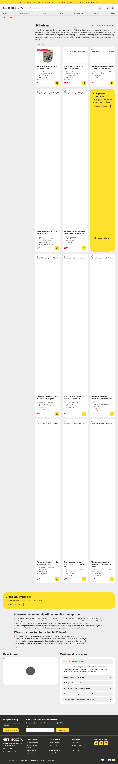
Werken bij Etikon (77, 745)
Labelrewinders (30, 753)
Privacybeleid (24, 760)
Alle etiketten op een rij (33, 743)
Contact (112, 13)
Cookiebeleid (51, 760)
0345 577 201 (7, 749)
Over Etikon (96, 13)
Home (5, 17)
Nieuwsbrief (75, 750)
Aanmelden (62, 730)
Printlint (44, 13)
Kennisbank (52, 753)
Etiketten (5, 13)
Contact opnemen (54, 743)
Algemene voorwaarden (37, 760)
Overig (61, 13)
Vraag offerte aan (100, 106)
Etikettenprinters (25, 13)
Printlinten (29, 748)
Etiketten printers (31, 745)
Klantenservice (78, 13)
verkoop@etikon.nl (9, 751)
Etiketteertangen (31, 750)
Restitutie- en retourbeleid (57, 748)
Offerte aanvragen (54, 750)
